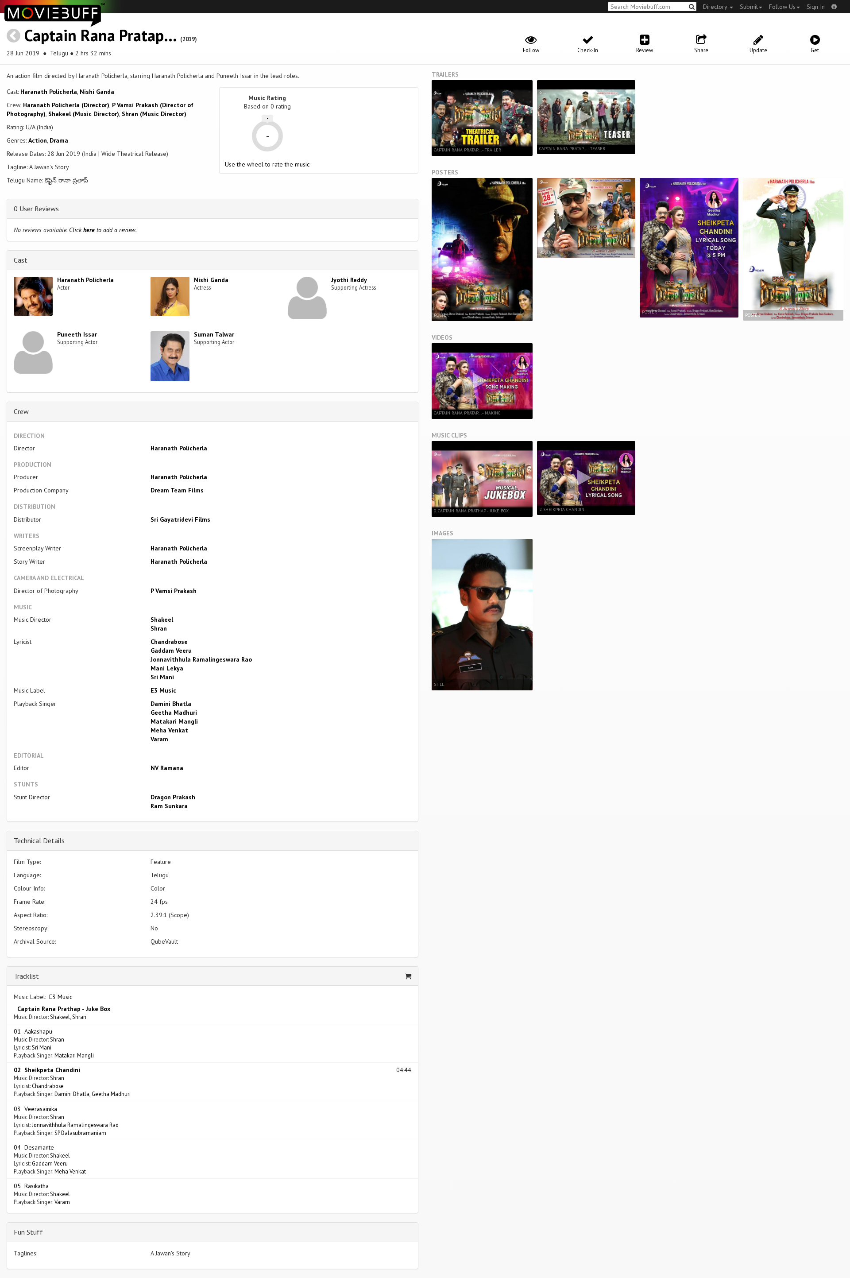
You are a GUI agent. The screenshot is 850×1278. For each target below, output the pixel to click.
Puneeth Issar (77, 334)
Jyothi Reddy (349, 280)
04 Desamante (34, 1147)
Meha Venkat (169, 730)
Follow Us (782, 7)
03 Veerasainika (35, 1109)
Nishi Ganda (97, 92)
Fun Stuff (28, 1232)
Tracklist (26, 976)
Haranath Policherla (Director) (66, 105)
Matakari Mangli (174, 721)
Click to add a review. (103, 230)
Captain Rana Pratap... (100, 35)
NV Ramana (167, 768)
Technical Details (39, 840)
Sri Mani (162, 677)
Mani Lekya (167, 668)
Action (37, 140)
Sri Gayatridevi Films (180, 519)
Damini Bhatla (171, 704)
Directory (716, 7)
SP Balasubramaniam (80, 1132)
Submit (749, 7)
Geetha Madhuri (174, 712)
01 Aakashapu (33, 1031)
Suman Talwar (214, 334)
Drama (59, 140)
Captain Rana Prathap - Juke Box (62, 1009)
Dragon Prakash (173, 797)
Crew (21, 411)
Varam (159, 739)
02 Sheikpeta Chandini (47, 1070)
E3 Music (163, 690)
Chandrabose (169, 642)
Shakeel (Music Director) (83, 114)
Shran (159, 628)
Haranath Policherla (48, 92)
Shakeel (162, 620)
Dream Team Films (177, 490)
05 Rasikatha (31, 1186)
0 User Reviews (36, 208)
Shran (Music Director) (154, 114)
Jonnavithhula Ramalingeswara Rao (201, 659)
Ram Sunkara (169, 806)
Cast (20, 260)
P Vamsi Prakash (174, 591)
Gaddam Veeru (171, 650)
